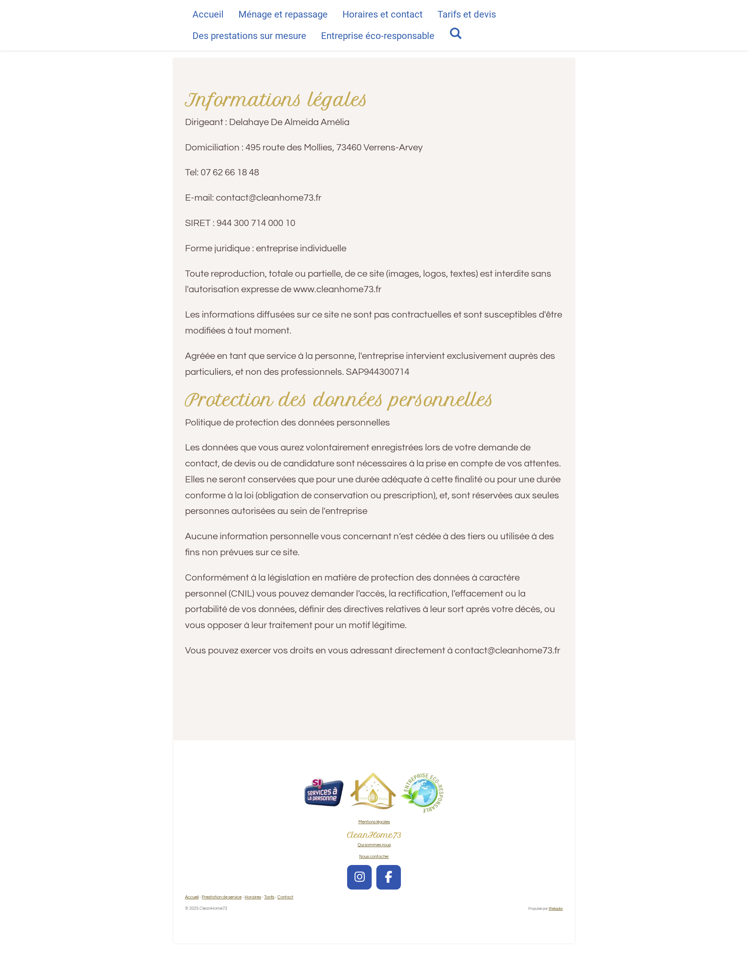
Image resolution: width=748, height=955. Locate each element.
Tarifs (269, 897)
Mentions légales (374, 822)
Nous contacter (374, 856)
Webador (556, 909)
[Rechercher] (456, 33)
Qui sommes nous (374, 845)
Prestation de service (222, 897)
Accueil (192, 897)
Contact (285, 897)
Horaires (253, 897)
